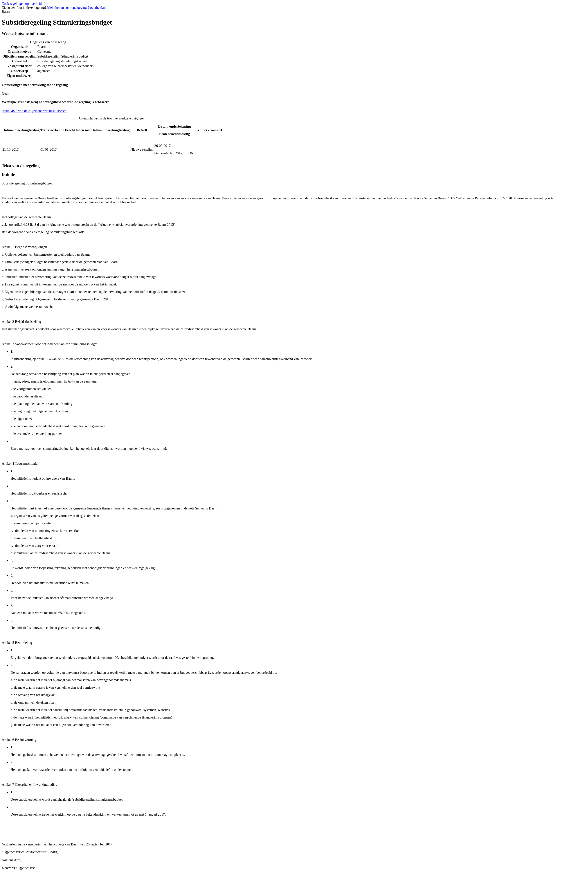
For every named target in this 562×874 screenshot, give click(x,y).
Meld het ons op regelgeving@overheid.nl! (77, 7)
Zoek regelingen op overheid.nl (23, 3)
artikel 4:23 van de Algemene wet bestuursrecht (34, 111)
